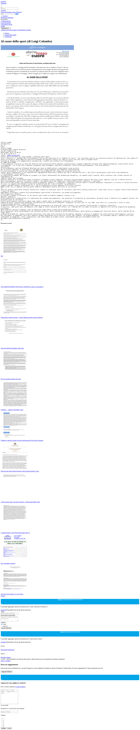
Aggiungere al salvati (24, 30)
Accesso (3, 10)
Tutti (4, 624)
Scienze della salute (10, 35)
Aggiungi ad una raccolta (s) (9, 30)
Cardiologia (8, 36)
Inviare (9, 728)
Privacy (3, 661)
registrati (3, 610)
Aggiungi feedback (7, 671)
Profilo (3, 26)
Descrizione (8, 615)
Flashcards (4, 17)
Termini (8, 661)
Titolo (2, 611)
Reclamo (3, 657)
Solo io (5, 626)
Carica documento (6, 12)
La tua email (4, 705)
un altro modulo (20, 687)
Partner (8, 657)
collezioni (10, 17)
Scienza (7, 33)
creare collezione (6, 628)
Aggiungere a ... (6, 28)
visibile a (3, 622)
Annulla (4, 728)
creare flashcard (17, 12)
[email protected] (13, 155)
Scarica (3, 596)
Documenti (4, 650)
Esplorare (3, 3)
